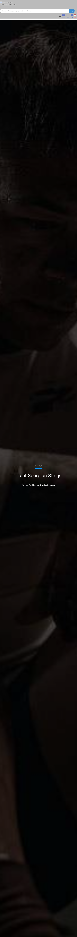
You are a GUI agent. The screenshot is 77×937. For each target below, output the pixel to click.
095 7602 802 (67, 17)
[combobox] (34, 11)
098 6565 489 (67, 15)
